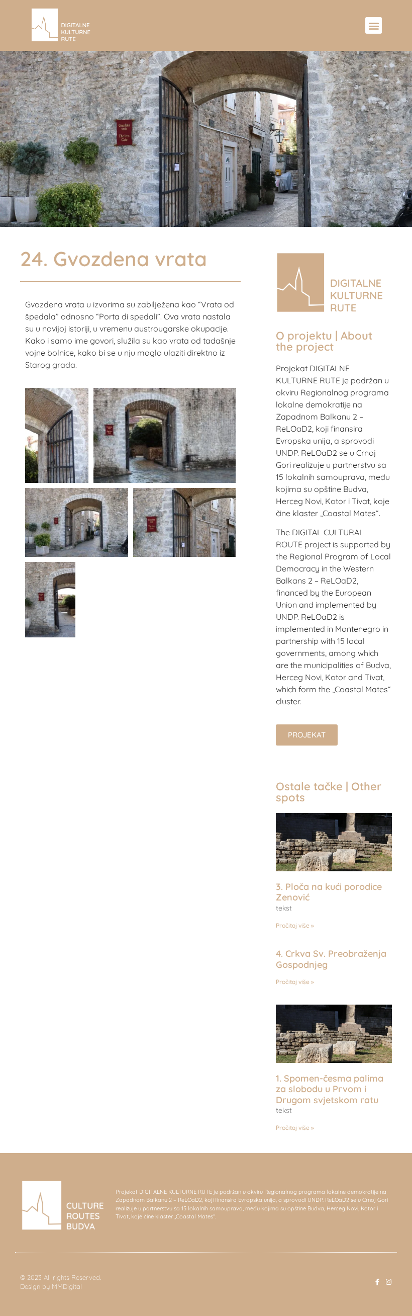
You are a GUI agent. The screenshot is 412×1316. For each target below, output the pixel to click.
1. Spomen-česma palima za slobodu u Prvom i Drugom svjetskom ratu (329, 1089)
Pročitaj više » (295, 925)
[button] (373, 25)
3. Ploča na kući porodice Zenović (329, 892)
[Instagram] (388, 1282)
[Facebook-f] (377, 1282)
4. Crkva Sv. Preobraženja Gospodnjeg (331, 959)
